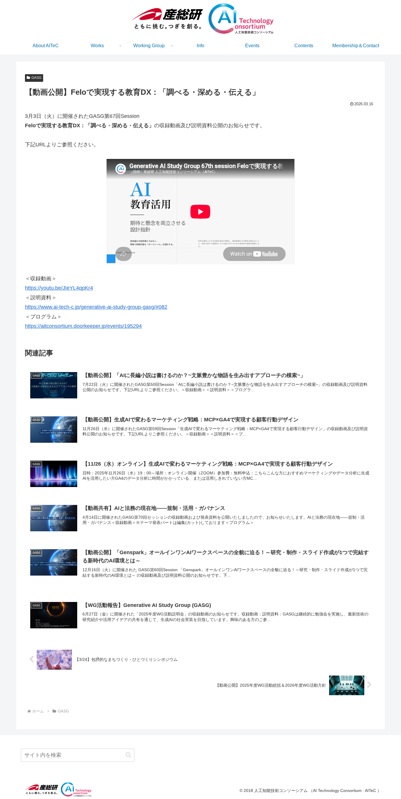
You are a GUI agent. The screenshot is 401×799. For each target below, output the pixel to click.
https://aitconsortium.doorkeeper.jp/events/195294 (83, 326)
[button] (128, 754)
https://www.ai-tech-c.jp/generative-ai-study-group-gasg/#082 (96, 307)
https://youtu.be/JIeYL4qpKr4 (59, 288)
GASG (36, 78)
